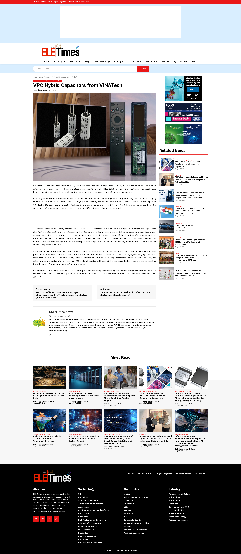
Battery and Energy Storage (183, 160)
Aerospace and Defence (111, 391)
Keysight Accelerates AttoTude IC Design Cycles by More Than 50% (49, 395)
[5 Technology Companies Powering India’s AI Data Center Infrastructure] (85, 377)
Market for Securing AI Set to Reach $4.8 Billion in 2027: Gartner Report (84, 438)
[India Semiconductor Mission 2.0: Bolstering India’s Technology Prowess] (49, 420)
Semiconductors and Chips (183, 391)
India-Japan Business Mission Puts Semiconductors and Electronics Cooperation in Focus (189, 210)
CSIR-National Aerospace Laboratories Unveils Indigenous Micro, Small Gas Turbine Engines (120, 397)
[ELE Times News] (39, 323)
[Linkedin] (42, 519)
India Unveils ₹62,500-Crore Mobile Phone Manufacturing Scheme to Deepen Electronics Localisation (189, 195)
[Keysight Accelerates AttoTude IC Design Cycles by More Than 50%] (49, 377)
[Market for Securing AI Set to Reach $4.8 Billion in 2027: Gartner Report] (85, 420)
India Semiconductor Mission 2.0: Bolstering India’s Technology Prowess (47, 438)
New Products (57, 81)
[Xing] (50, 335)
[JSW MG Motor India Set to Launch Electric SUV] (166, 226)
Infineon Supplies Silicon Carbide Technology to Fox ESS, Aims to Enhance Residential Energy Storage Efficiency (191, 397)
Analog (177, 253)
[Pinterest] (49, 519)
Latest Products (44, 77)
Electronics (37, 81)
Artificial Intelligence (39, 391)
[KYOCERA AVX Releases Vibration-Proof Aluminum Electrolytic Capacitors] (166, 164)
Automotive (178, 223)
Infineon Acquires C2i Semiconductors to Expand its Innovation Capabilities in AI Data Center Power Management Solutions (190, 441)
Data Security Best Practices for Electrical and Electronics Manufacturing (125, 293)
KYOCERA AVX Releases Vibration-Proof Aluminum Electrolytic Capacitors (189, 164)
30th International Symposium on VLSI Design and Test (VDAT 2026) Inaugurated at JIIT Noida (191, 257)
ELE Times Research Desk (43, 401)
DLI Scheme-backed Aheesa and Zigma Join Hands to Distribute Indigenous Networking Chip (191, 179)
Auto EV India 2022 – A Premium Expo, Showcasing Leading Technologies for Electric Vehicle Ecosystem (61, 295)
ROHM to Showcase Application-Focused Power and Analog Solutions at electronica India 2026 (190, 273)
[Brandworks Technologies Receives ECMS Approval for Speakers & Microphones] (166, 242)
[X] (56, 519)
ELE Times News (40, 90)
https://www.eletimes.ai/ (59, 316)
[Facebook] (36, 519)
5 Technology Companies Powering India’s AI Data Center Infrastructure (84, 395)
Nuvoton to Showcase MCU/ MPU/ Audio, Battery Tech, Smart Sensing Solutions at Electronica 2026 (118, 440)
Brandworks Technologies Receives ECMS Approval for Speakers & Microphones (190, 242)
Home (35, 77)
